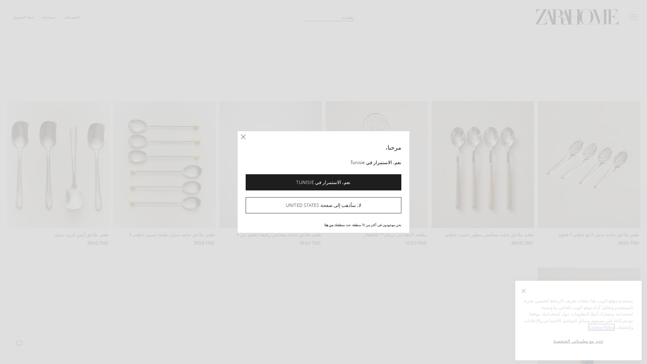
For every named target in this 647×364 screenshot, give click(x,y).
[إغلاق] (243, 137)
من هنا (329, 225)
